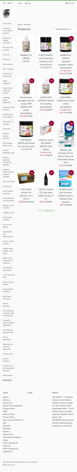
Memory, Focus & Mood (8, 283)
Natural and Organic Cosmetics (7, 40)
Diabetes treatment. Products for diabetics (7, 161)
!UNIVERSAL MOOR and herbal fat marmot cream (26, 143)
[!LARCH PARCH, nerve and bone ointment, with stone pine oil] (45, 44)
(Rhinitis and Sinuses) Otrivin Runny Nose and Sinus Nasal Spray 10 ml (65, 156)
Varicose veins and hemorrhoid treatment (8, 368)
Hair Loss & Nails (9, 181)
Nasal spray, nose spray (7, 297)
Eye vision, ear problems (8, 123)
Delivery (6, 431)
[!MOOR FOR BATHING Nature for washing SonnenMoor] (45, 86)
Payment (6, 426)
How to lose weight (7, 226)
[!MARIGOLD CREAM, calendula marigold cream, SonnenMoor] (65, 44)
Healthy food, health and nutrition (7, 90)
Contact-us (7, 403)
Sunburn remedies (6, 360)
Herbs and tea (8, 64)
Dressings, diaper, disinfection (7, 100)
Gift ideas (6, 59)
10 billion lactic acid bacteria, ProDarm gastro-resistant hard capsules (66, 195)
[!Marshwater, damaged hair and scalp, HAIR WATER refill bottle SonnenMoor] (26, 86)
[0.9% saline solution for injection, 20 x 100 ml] (26, 178)
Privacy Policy (9, 417)
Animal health (7, 375)
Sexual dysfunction (7, 338)
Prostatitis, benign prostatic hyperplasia (8, 322)
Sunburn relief (8, 354)
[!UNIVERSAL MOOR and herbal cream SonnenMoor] (65, 86)
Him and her (7, 186)
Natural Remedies (6, 305)
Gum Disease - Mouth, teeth (8, 144)
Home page (7, 23)
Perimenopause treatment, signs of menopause (8, 313)
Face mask (6, 129)
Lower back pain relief (9, 276)
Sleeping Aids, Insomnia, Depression (8, 346)
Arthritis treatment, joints (8, 151)
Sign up (27, 3)
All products (7, 380)
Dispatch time (9, 409)
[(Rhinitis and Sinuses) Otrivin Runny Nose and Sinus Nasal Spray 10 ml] (65, 133)
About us (6, 400)
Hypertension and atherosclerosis (8, 234)
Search (6, 397)
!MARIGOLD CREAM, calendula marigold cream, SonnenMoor (65, 61)
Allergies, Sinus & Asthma (8, 206)
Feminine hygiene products (6, 136)
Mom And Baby (8, 69)
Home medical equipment (8, 192)
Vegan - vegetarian (6, 82)
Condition (7, 429)
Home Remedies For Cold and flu (8, 199)
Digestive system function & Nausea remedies (8, 173)
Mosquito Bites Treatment (8, 290)
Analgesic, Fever (8, 213)
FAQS (5, 411)
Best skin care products (8, 48)
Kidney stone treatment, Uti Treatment (8, 260)
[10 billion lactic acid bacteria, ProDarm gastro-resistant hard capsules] (65, 178)
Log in (20, 3)
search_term (8, 434)
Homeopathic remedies (7, 218)
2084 (46, 210)
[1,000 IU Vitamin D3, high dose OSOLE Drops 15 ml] (45, 178)
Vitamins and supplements (7, 75)
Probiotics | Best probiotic (9, 108)
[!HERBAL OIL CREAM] (26, 44)
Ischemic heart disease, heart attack (8, 251)
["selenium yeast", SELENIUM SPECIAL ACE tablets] (45, 128)
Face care (6, 55)
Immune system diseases (8, 242)
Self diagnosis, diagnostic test (8, 331)
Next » (51, 210)
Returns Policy (9, 414)
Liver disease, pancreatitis (7, 269)
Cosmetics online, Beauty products (8, 30)
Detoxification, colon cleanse (8, 115)
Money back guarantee (12, 406)
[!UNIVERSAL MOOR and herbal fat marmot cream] (26, 128)
